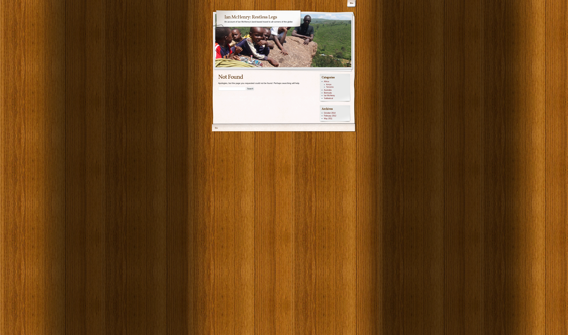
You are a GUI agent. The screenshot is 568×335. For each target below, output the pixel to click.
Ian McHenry (329, 95)
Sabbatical (328, 98)
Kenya (328, 84)
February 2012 (330, 116)
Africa (326, 81)
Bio (351, 3)
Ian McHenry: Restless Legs (250, 17)
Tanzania (330, 87)
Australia (327, 90)
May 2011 (328, 118)
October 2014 (329, 113)
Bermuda (328, 93)
